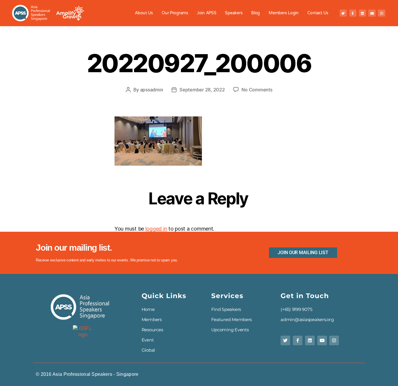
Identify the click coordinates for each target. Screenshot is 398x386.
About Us (144, 12)
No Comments (257, 90)
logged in (156, 229)
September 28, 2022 (202, 90)
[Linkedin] (362, 13)
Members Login (284, 12)
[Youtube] (371, 13)
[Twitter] (343, 13)
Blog (255, 12)
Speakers (233, 12)
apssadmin (151, 90)
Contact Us (317, 12)
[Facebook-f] (352, 13)
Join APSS (206, 12)
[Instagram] (381, 13)
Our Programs (175, 12)
